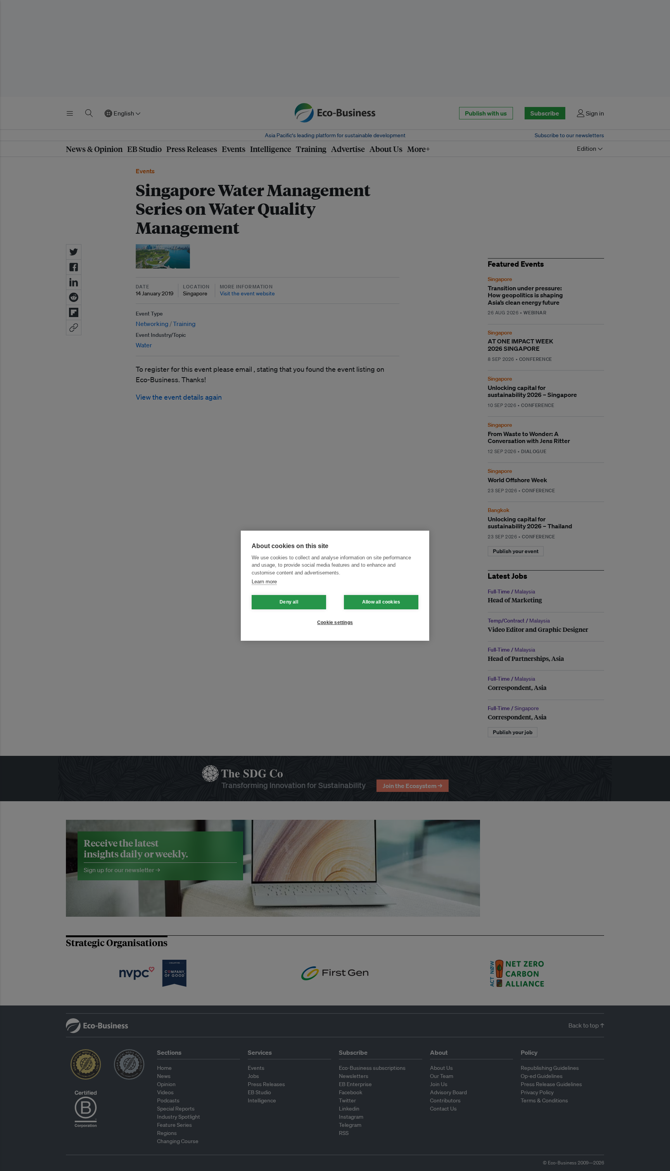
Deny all (289, 602)
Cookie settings (335, 622)
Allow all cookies (381, 602)
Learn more (264, 582)
